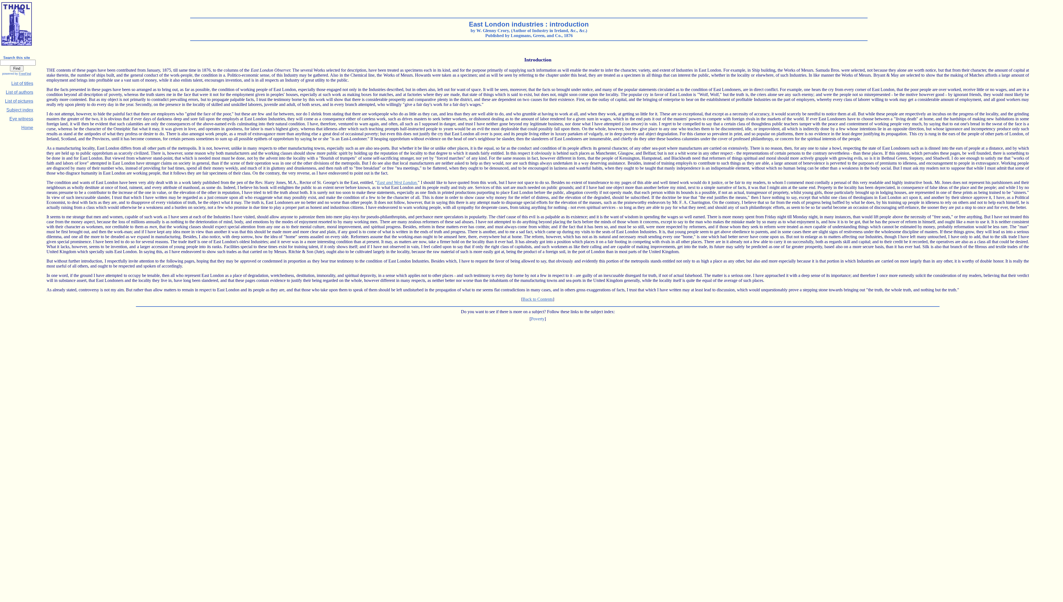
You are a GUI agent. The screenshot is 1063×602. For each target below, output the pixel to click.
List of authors (19, 92)
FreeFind (25, 73)
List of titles (22, 83)
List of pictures (19, 101)
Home (27, 127)
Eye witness (21, 118)
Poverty (538, 318)
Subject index (19, 110)
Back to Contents (538, 299)
